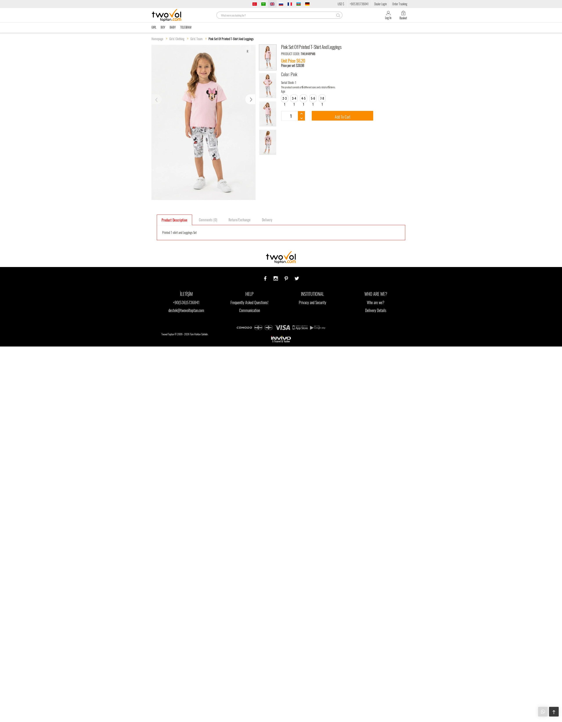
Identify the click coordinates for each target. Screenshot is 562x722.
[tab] (174, 220)
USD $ (341, 4)
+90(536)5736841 (186, 302)
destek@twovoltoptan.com (186, 310)
